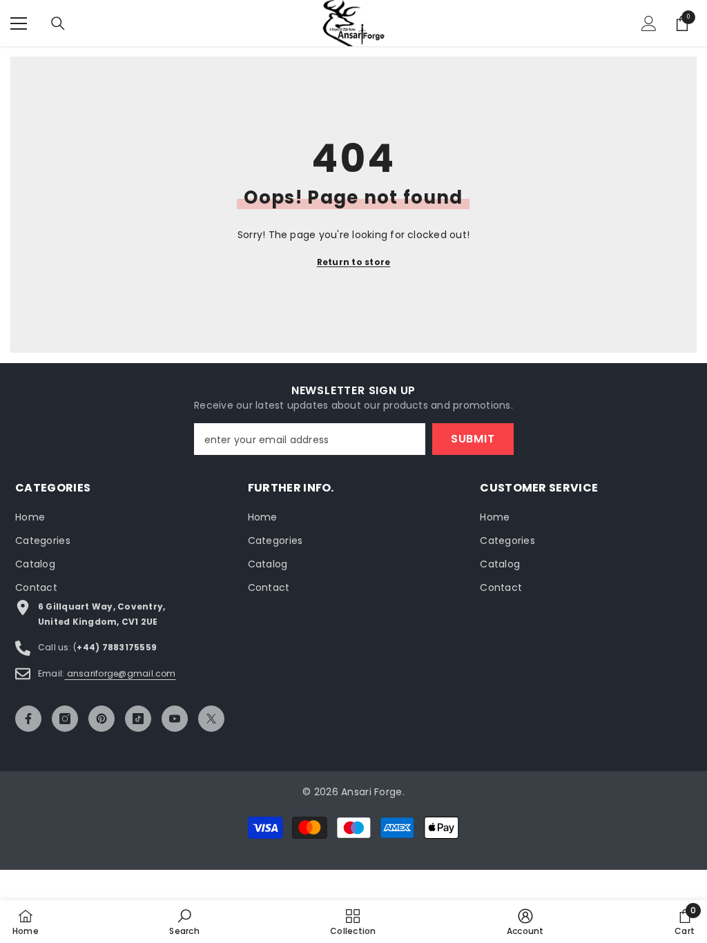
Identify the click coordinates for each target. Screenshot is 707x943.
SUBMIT (473, 439)
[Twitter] (211, 719)
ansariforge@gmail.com (119, 673)
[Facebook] (28, 719)
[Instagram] (65, 719)
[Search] (58, 23)
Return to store (354, 262)
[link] (184, 921)
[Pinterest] (101, 719)
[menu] (18, 23)
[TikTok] (138, 719)
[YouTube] (175, 719)
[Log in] (649, 23)
